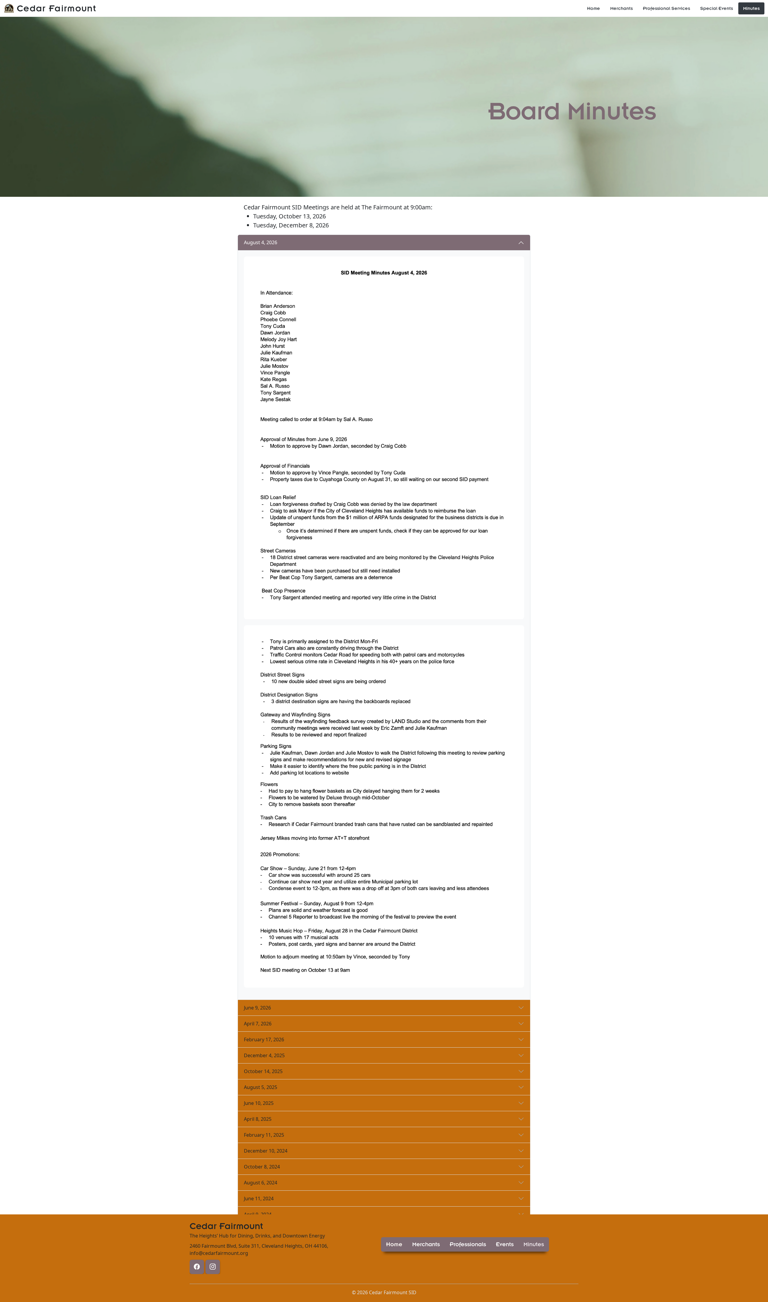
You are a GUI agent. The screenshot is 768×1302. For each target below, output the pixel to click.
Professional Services (666, 8)
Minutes (751, 8)
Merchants (621, 8)
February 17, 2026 (264, 1039)
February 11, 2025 (264, 1135)
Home (593, 8)
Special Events (716, 8)
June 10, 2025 (259, 1103)
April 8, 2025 (258, 1119)
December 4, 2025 (264, 1055)
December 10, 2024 (265, 1151)
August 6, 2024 (260, 1182)
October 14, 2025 (263, 1071)
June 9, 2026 (257, 1007)
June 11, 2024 (259, 1198)
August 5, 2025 (260, 1087)
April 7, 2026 (258, 1023)
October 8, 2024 (262, 1166)
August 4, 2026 (260, 242)
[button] (394, 1244)
